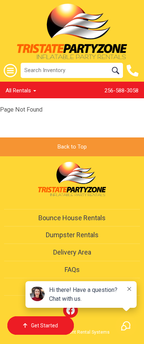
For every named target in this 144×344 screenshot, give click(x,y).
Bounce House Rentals (72, 218)
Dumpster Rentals (72, 235)
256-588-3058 (121, 90)
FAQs (72, 269)
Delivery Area (72, 252)
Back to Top (72, 146)
